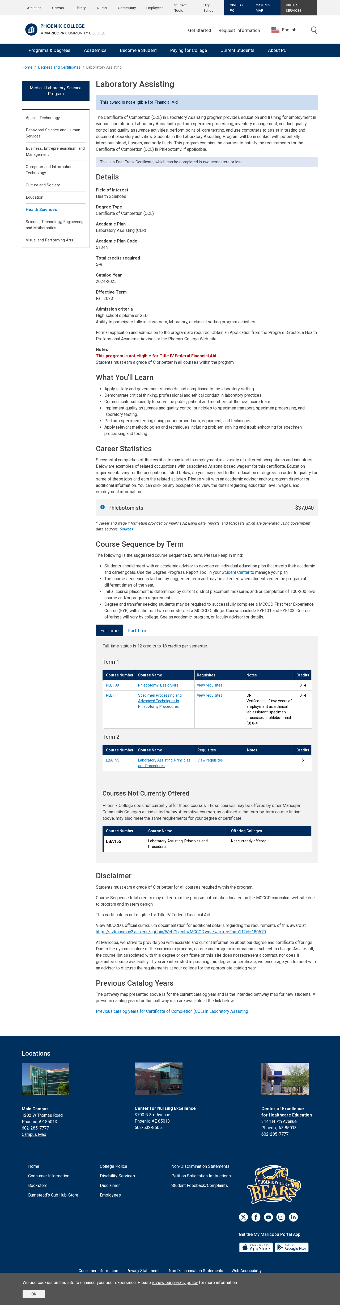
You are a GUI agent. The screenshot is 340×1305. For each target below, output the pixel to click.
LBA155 (112, 760)
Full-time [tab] (109, 630)
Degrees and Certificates (59, 67)
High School (208, 7)
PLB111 (112, 695)
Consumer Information (48, 1175)
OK (33, 1294)
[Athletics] (275, 1184)
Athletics (34, 8)
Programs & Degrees (49, 50)
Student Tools (180, 7)
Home (27, 67)
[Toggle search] (314, 30)
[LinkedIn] (293, 1217)
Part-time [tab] (137, 630)
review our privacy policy (175, 1282)
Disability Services (117, 1175)
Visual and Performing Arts (49, 240)
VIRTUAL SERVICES (293, 7)
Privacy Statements (143, 1271)
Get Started (199, 30)
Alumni (101, 8)
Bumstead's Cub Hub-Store (53, 1195)
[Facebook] (256, 1217)
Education (34, 197)
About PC (277, 50)
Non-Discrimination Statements (200, 1166)
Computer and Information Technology (49, 169)
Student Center (235, 572)
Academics (95, 50)
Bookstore (38, 1185)
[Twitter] (243, 1217)
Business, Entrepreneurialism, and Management (55, 151)
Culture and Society (43, 185)
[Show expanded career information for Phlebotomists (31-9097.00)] (102, 507)
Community (127, 8)
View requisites (209, 685)
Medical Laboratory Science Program (56, 90)
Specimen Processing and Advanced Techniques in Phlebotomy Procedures (160, 701)
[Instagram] (281, 1217)
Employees (154, 8)
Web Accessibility (247, 1271)
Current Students (237, 50)
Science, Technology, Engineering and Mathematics (54, 224)
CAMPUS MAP (263, 7)
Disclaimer (110, 1185)
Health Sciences (41, 209)
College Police (113, 1166)
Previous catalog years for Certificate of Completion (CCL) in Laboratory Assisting (172, 1011)
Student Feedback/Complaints (199, 1185)
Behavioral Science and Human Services (53, 133)
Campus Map (34, 1134)
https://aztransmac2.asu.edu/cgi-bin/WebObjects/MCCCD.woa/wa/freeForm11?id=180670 (181, 931)
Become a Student (138, 50)
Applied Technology (43, 117)
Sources (126, 529)
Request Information (239, 30)
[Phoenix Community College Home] (65, 29)
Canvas (58, 8)
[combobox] (287, 30)
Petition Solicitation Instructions (201, 1175)
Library (80, 8)
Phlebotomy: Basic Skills (158, 685)
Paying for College (188, 50)
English (289, 29)
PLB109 (112, 685)
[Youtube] (268, 1217)
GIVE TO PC (236, 7)
